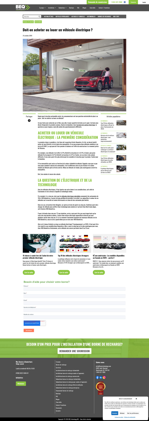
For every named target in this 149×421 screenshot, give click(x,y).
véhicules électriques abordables (71, 196)
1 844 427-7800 (116, 2)
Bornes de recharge (104, 16)
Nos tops (116, 16)
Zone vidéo (92, 8)
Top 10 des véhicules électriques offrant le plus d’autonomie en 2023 (107, 126)
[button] (136, 399)
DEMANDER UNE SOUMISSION (74, 351)
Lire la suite (28, 272)
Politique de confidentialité (129, 417)
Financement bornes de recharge (64, 391)
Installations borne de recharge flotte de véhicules (69, 385)
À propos (41, 8)
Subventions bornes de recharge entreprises (67, 388)
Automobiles (91, 16)
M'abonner (21, 383)
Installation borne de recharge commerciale (67, 376)
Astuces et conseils (78, 16)
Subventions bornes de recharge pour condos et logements (71, 382)
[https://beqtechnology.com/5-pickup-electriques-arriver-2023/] (121, 169)
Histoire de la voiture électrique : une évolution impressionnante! (107, 138)
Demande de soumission (97, 2)
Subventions (62, 8)
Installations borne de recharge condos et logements (70, 373)
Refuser (122, 413)
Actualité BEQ (48, 16)
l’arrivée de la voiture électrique (85, 125)
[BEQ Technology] (28, 8)
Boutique (71, 8)
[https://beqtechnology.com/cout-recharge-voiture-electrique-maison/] (121, 147)
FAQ (78, 8)
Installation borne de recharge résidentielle (67, 370)
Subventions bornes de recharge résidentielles (68, 379)
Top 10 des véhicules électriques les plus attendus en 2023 (107, 160)
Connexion (133, 2)
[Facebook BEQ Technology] (125, 2)
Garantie (58, 411)
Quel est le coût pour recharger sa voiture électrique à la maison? (108, 149)
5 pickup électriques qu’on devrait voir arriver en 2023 (107, 170)
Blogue (84, 8)
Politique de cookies (119, 417)
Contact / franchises (104, 8)
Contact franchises (61, 405)
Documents (59, 408)
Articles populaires (62, 16)
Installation (51, 8)
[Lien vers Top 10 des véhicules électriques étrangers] (74, 243)
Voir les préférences (133, 413)
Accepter (114, 413)
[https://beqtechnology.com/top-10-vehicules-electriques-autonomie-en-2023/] (121, 123)
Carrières (58, 368)
